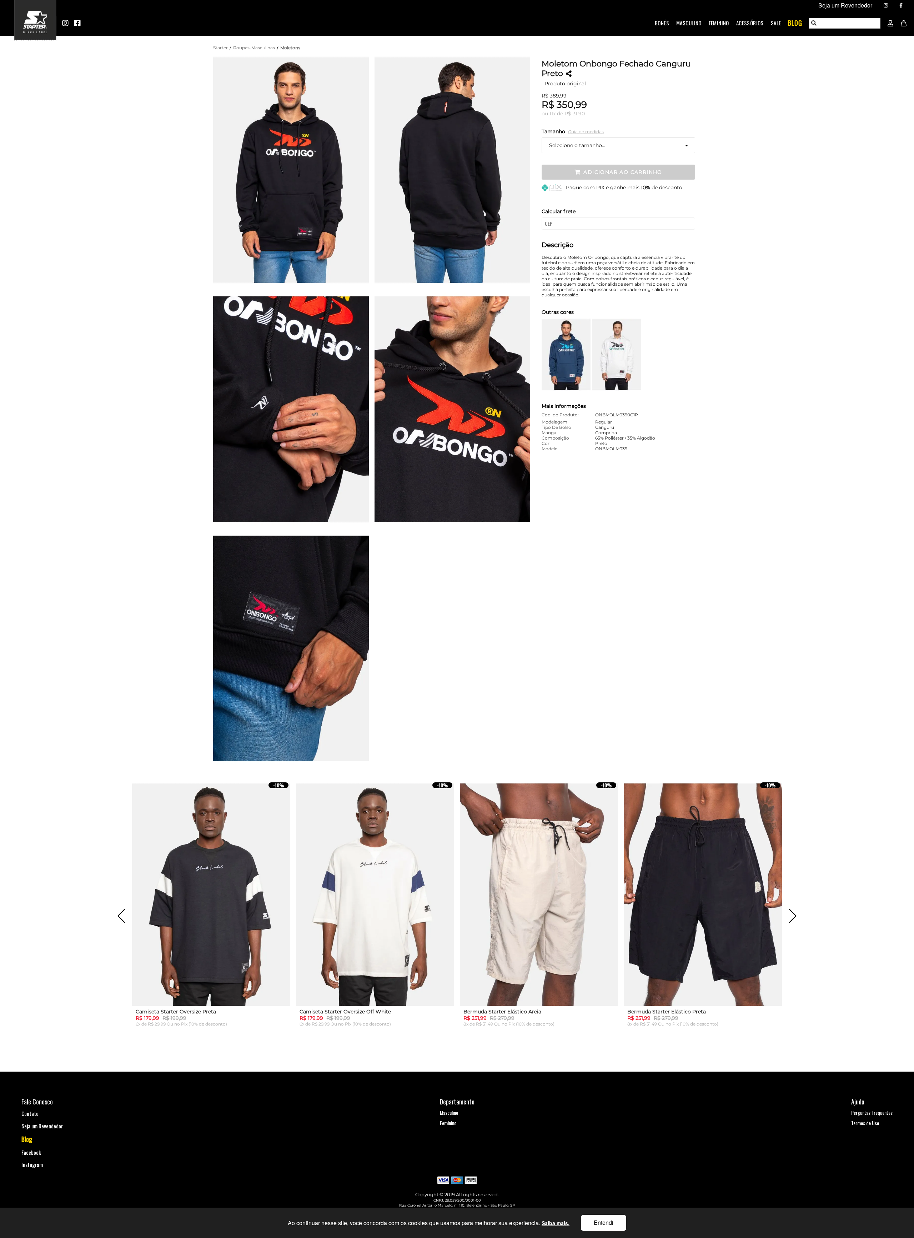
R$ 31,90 (574, 113)
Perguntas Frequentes (872, 1112)
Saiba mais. (555, 1223)
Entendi (603, 1222)
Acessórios (750, 23)
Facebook (31, 1152)
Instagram (32, 1164)
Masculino (689, 23)
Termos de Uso (865, 1123)
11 (552, 113)
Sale (776, 23)
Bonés (662, 23)
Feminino (719, 23)
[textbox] (845, 23)
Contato (30, 1113)
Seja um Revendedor (42, 1126)
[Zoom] (294, 169)
